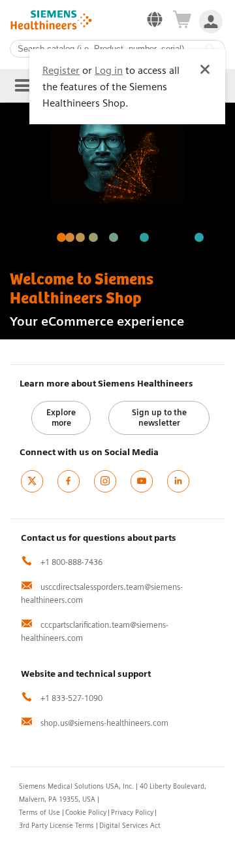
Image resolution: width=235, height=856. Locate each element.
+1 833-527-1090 (70, 698)
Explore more (61, 417)
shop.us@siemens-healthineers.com (103, 723)
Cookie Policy (85, 812)
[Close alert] (205, 69)
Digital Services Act (130, 825)
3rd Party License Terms (56, 825)
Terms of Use (39, 812)
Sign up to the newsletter (159, 417)
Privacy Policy (132, 812)
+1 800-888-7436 (70, 562)
